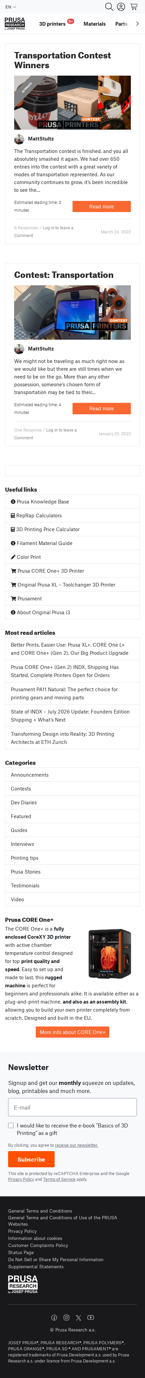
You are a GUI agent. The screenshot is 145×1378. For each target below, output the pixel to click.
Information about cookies (35, 1238)
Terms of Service (59, 1179)
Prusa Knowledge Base (42, 501)
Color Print (28, 557)
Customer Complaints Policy (38, 1245)
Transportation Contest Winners (62, 58)
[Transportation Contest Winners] (72, 102)
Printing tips (24, 858)
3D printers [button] (56, 23)
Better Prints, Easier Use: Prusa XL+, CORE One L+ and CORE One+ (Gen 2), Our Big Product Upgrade (69, 649)
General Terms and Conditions (40, 1211)
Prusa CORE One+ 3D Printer (50, 571)
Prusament (29, 598)
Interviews (22, 844)
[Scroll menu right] (137, 24)
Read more (101, 206)
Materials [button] (95, 24)
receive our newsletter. (76, 1145)
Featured (21, 816)
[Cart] (134, 6)
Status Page (21, 1252)
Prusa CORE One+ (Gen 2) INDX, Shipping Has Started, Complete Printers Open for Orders (65, 671)
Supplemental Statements (36, 1266)
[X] (78, 1318)
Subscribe (31, 1159)
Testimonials (25, 885)
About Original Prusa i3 (43, 612)
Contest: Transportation (64, 273)
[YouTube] (90, 1317)
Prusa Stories (25, 871)
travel (27, 297)
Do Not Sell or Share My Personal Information (56, 1259)
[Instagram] (66, 1317)
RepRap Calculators (38, 515)
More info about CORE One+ (73, 1032)
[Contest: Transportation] (72, 312)
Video (17, 899)
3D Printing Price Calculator (47, 529)
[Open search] (109, 6)
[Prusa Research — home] (15, 24)
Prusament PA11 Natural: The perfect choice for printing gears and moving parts (64, 693)
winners (27, 87)
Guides (19, 830)
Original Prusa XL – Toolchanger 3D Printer (65, 584)
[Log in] (121, 6)
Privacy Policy (21, 1179)
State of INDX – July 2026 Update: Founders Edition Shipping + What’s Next (70, 715)
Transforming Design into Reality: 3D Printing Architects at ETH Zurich (62, 738)
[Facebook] (54, 1317)
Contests (21, 788)
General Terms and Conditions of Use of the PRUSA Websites (62, 1221)
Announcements (30, 775)
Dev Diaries (24, 802)
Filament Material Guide (44, 543)
